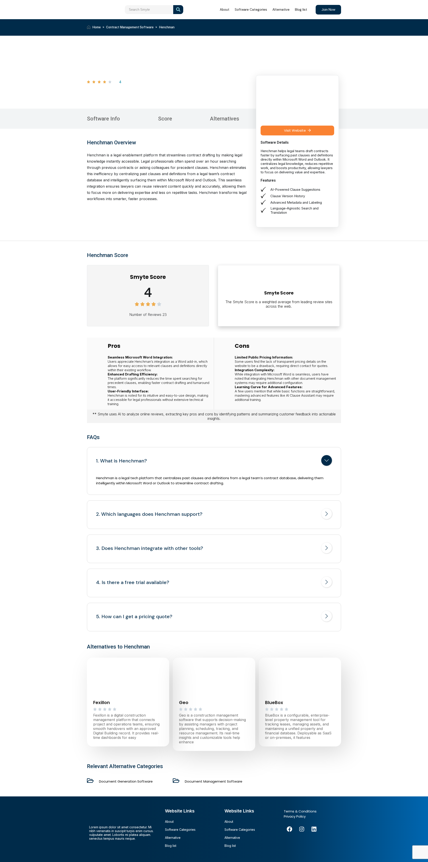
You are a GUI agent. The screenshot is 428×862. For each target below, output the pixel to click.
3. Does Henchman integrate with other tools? (149, 548)
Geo (183, 702)
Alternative (281, 9)
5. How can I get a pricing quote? (134, 616)
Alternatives (224, 119)
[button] (297, 130)
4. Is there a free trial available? (132, 582)
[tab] (214, 461)
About (224, 9)
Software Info (103, 119)
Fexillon (101, 702)
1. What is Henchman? (121, 460)
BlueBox (274, 702)
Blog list (301, 9)
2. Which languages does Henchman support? (149, 514)
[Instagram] (301, 829)
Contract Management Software (130, 27)
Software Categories (251, 9)
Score (165, 119)
